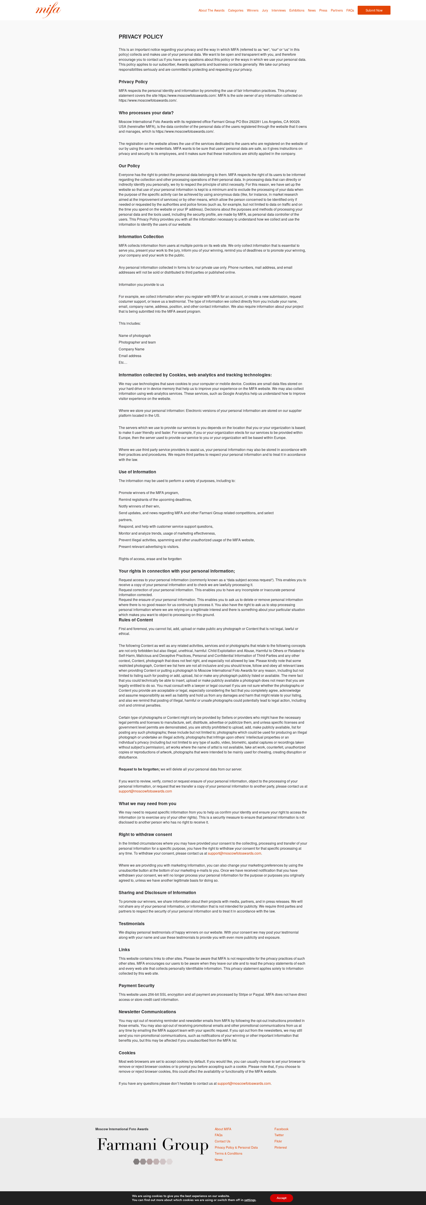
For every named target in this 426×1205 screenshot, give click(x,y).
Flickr (278, 1141)
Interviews (279, 10)
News (312, 10)
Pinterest (280, 1147)
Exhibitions (296, 10)
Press (323, 10)
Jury (265, 10)
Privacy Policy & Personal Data (236, 1147)
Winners (252, 10)
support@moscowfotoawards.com (145, 791)
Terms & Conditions (228, 1153)
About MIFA (223, 1129)
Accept (281, 1198)
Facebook (281, 1129)
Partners (337, 10)
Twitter (279, 1135)
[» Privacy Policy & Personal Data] (48, 10)
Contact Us (222, 1141)
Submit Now (374, 10)
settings (250, 1200)
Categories (235, 10)
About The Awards (212, 10)
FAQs (350, 10)
